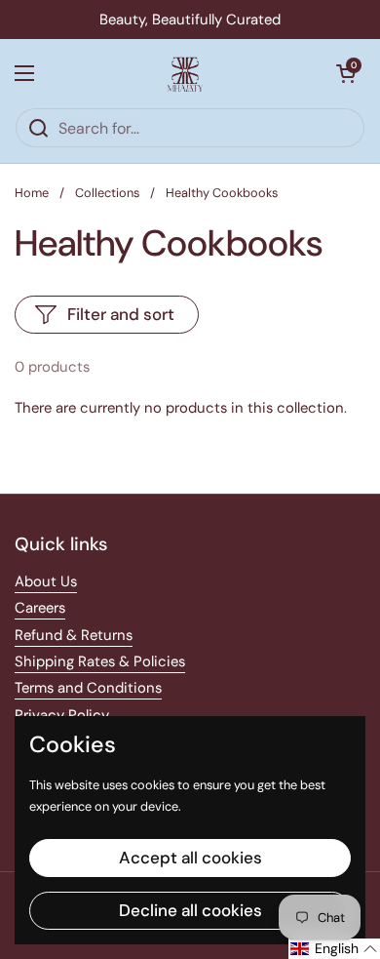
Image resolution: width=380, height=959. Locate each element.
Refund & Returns (74, 635)
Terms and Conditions (88, 688)
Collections (107, 192)
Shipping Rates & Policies (100, 661)
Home (32, 192)
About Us (46, 581)
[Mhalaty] (185, 73)
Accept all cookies (190, 857)
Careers (40, 608)
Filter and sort (120, 314)
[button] (345, 73)
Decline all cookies (190, 910)
